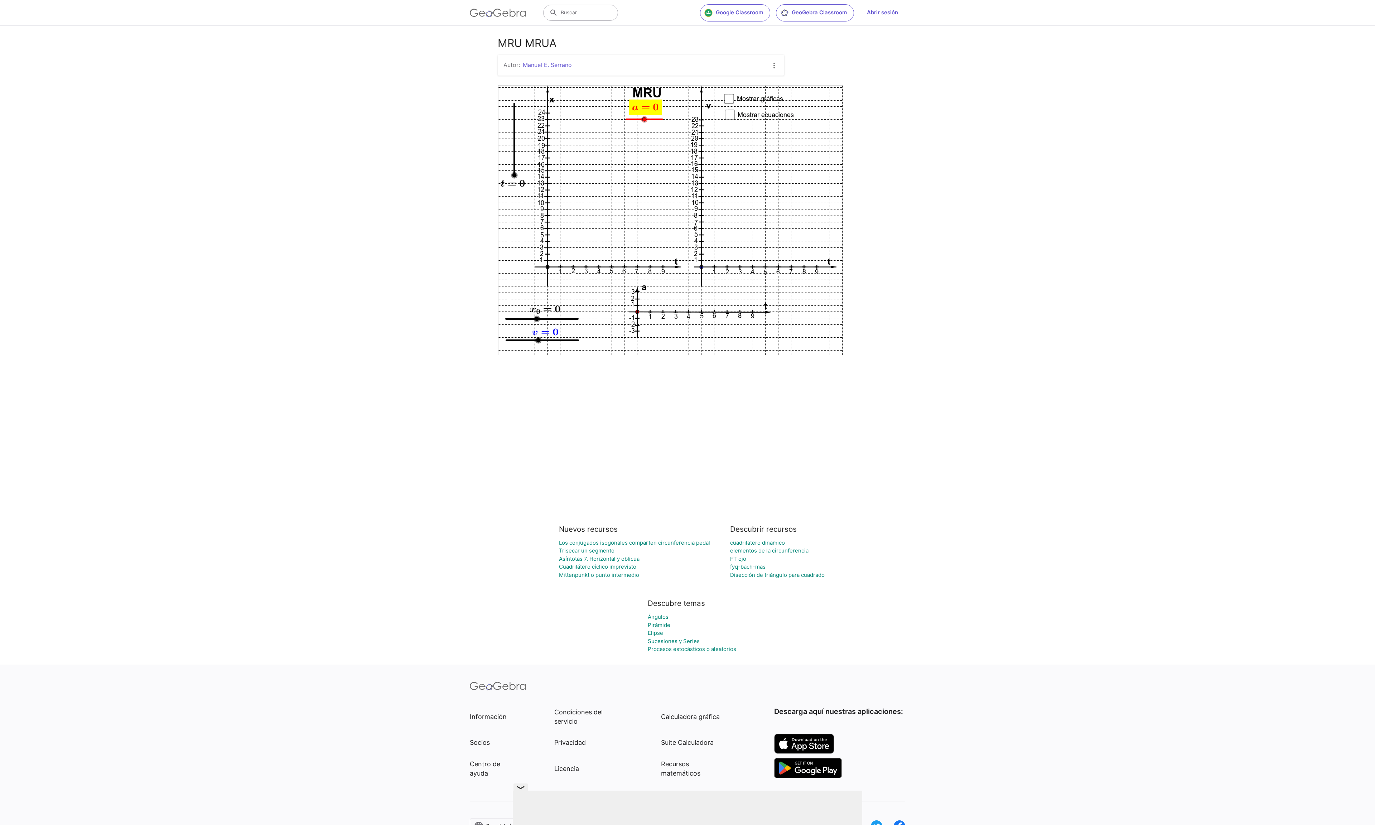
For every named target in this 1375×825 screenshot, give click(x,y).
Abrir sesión (882, 12)
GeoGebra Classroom (819, 12)
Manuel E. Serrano (547, 64)
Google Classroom (739, 12)
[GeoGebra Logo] (498, 13)
